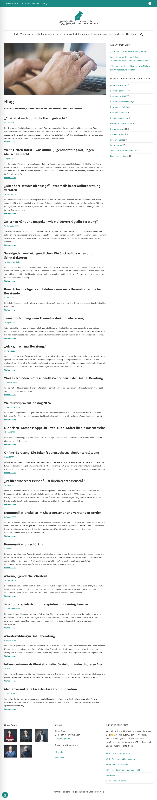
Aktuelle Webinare (118, 85)
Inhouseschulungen (101, 33)
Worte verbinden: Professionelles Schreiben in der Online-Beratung (53, 378)
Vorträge (119, 33)
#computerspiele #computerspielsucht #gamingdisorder (46, 604)
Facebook (59, 757)
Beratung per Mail (118, 96)
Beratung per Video (118, 112)
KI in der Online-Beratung (121, 123)
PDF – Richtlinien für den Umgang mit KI (123, 770)
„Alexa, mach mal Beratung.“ (25, 346)
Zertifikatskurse (43, 33)
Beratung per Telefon (119, 107)
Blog (45, 3)
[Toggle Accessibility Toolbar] (5, 795)
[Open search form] (142, 35)
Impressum (111, 775)
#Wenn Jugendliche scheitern (25, 576)
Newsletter (11, 3)
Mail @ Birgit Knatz (63, 738)
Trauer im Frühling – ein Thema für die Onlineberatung (44, 318)
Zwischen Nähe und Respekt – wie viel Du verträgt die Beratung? (51, 222)
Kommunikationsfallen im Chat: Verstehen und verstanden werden (53, 513)
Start (15, 33)
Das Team (131, 33)
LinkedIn (59, 752)
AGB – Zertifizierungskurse (118, 753)
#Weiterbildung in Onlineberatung (29, 636)
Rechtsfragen (116, 145)
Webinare (25, 33)
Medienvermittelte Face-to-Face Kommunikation (40, 689)
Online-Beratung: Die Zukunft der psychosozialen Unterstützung (51, 453)
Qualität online (116, 140)
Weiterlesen (9, 141)
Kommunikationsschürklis (23, 544)
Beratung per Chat (118, 90)
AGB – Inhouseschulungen (117, 764)
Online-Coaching (117, 134)
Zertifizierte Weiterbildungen (71, 33)
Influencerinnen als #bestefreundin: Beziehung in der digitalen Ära (53, 664)
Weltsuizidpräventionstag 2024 (27, 403)
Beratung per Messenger (121, 101)
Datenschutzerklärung (116, 780)
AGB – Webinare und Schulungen (120, 759)
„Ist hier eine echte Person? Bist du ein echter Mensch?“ (44, 481)
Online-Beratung (117, 129)
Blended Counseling (119, 118)
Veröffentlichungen (30, 3)
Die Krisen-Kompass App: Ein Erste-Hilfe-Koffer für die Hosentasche (54, 428)
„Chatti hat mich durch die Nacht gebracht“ (35, 118)
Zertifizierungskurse (119, 156)
